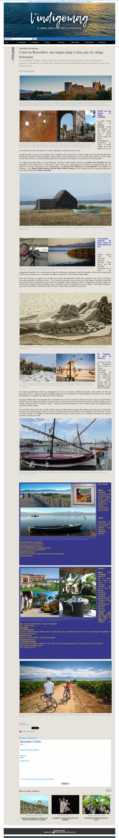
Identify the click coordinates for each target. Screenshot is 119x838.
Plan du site (47, 832)
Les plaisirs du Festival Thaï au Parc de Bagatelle (65, 819)
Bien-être (61, 42)
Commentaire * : (25, 761)
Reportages (22, 42)
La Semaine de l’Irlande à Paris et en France (96, 819)
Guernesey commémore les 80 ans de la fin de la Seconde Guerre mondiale (34, 819)
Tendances (102, 42)
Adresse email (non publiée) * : (30, 750)
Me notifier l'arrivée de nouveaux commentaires (38, 779)
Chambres (35, 42)
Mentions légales (59, 830)
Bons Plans (75, 42)
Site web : (23, 755)
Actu (6, 42)
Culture (47, 42)
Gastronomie (89, 42)
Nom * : (22, 744)
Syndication (59, 832)
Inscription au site (69, 832)
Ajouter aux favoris (28, 731)
